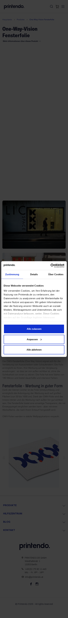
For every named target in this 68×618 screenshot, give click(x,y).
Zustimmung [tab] (12, 274)
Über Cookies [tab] (55, 274)
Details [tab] (34, 274)
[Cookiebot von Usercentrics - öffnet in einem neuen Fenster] (50, 265)
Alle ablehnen (34, 349)
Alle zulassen (34, 329)
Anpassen (32, 339)
